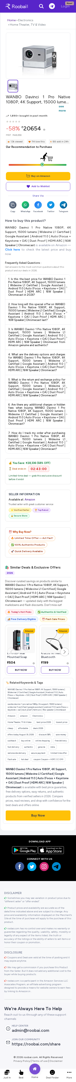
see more (62, 108)
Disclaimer (56, 1060)
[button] (64, 652)
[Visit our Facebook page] (19, 866)
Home (11, 20)
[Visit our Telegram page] (56, 866)
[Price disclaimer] (44, 130)
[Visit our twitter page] (31, 866)
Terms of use (40, 1060)
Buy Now (21, 669)
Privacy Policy (22, 1060)
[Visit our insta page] (44, 866)
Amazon (30, 499)
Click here (12, 249)
